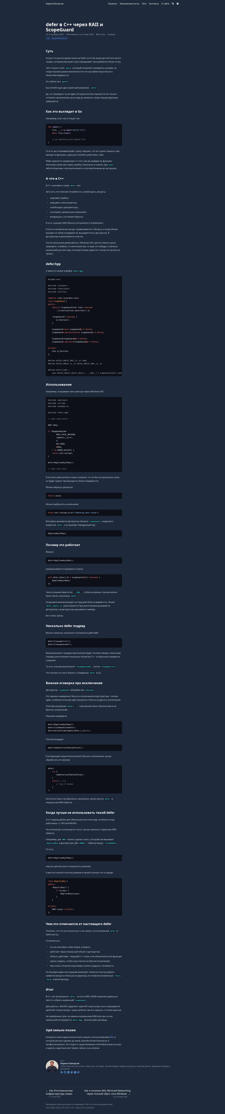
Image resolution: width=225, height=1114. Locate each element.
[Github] (65, 1072)
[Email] (61, 1072)
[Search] (173, 4)
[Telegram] (75, 1072)
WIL (111, 1037)
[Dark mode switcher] (178, 4)
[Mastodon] (72, 1072)
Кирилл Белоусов (54, 3)
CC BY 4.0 (88, 1104)
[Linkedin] (68, 1072)
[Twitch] (78, 1072)
